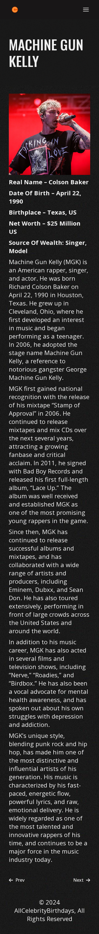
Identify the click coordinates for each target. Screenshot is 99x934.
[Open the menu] (86, 9)
